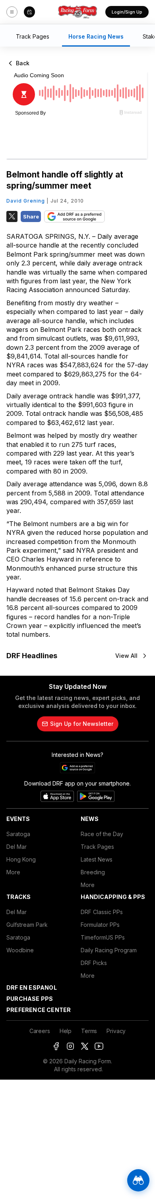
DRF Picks (94, 962)
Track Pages (97, 846)
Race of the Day (102, 834)
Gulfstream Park (27, 924)
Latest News (96, 859)
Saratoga (18, 834)
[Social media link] (56, 1046)
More (13, 872)
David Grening (25, 201)
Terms (89, 1030)
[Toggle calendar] (29, 12)
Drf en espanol (31, 987)
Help (66, 1030)
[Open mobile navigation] (11, 12)
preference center (38, 1009)
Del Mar (16, 846)
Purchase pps (29, 998)
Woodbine (20, 950)
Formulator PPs (100, 924)
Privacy (116, 1030)
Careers (39, 1030)
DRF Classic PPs (102, 912)
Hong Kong (21, 859)
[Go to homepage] (77, 12)
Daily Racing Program (109, 950)
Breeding (93, 872)
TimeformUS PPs (103, 937)
